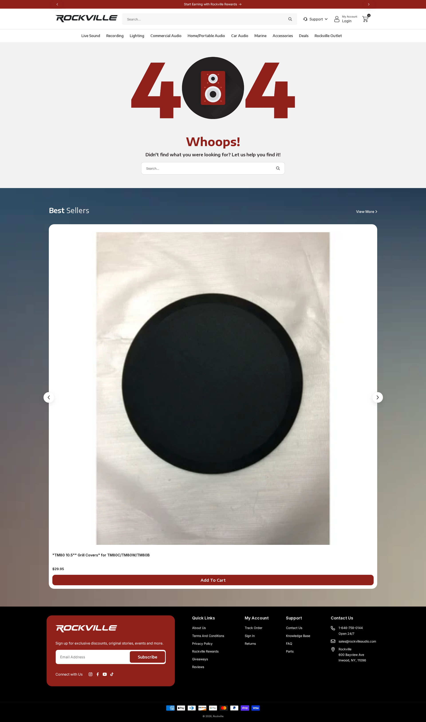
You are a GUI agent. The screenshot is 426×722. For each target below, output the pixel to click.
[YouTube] (104, 674)
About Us (199, 628)
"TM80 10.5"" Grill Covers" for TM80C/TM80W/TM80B (101, 555)
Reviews (198, 667)
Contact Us (294, 628)
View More (365, 211)
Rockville (218, 716)
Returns (250, 643)
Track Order (253, 628)
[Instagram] (90, 674)
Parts (290, 651)
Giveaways (200, 659)
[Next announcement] (369, 4)
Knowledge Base (298, 636)
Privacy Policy (202, 643)
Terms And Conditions (208, 636)
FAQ (289, 643)
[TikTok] (111, 674)
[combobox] (209, 19)
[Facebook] (97, 674)
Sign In (250, 636)
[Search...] (290, 19)
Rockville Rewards (205, 651)
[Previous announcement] (57, 4)
